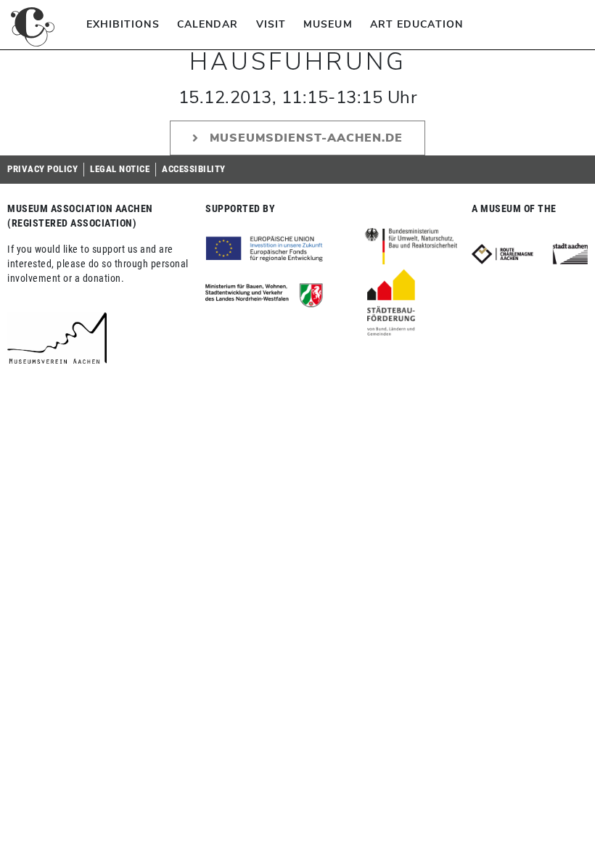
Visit (271, 24)
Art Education (416, 24)
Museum (328, 24)
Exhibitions (123, 24)
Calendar (208, 24)
